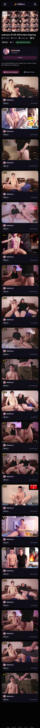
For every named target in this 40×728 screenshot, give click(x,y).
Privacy (32, 727)
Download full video (24, 42)
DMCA (20, 727)
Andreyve (15, 50)
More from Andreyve (11, 72)
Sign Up (14, 727)
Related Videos (30, 72)
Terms (25, 727)
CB (33, 38)
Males (6, 42)
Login (7, 727)
